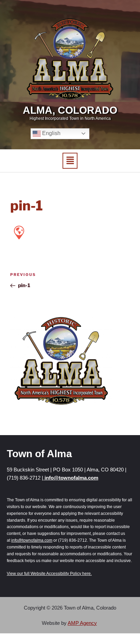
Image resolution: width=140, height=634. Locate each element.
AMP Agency (82, 623)
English (50, 133)
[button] (70, 161)
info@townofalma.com (70, 478)
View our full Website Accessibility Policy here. (49, 573)
